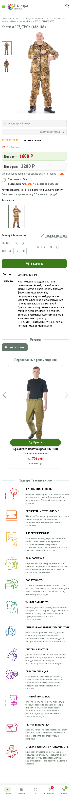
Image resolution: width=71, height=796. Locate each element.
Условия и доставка (47, 184)
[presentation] (4, 395)
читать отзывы (32, 140)
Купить (37, 442)
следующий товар (50, 132)
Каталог (7, 6)
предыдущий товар (19, 123)
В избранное (13, 147)
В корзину (37, 263)
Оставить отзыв (14, 347)
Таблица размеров (56, 236)
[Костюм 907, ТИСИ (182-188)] (16, 216)
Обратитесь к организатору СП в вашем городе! (29, 194)
